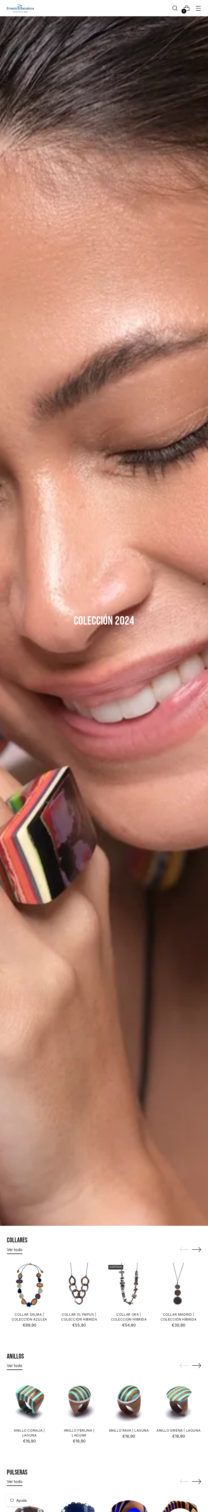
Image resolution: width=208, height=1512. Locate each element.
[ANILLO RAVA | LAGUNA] (128, 1401)
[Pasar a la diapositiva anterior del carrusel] (184, 1249)
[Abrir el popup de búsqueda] (175, 8)
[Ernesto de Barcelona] (20, 8)
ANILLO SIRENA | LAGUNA (178, 1430)
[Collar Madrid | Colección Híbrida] (178, 1285)
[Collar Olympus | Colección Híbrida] (79, 1285)
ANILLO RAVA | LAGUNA (129, 1430)
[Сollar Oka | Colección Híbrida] (128, 1285)
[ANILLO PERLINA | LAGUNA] (79, 1401)
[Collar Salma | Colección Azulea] (29, 1285)
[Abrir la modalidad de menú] (198, 8)
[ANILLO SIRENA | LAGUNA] (178, 1401)
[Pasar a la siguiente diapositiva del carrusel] (196, 1249)
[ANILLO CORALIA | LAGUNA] (29, 1401)
